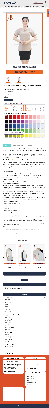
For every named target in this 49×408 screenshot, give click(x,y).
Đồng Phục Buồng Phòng (9, 319)
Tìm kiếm (24, 280)
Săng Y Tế (7, 341)
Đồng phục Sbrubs (8, 342)
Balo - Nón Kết (8, 351)
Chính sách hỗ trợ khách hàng (32, 364)
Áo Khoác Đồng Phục (9, 349)
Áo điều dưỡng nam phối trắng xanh (26, 265)
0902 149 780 (10, 287)
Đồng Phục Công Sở (9, 302)
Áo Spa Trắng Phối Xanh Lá (10, 265)
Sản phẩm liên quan (24, 240)
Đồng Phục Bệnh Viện (9, 332)
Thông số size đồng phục (12, 103)
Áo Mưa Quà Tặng (9, 353)
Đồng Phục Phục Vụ (8, 322)
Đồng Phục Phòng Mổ (9, 337)
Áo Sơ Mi (6, 304)
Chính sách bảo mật (30, 361)
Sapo (39, 405)
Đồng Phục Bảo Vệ (9, 346)
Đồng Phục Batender (9, 324)
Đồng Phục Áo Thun (9, 297)
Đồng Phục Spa (8, 326)
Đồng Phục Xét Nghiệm (9, 336)
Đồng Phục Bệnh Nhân (9, 339)
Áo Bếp (6, 315)
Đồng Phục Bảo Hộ (9, 312)
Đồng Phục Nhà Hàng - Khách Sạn (12, 314)
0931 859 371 (14, 288)
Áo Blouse (7, 334)
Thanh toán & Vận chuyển (31, 368)
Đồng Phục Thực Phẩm (10, 344)
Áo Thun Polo (7, 299)
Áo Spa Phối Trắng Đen (39, 265)
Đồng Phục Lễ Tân (8, 317)
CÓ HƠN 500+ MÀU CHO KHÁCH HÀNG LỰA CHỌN (16, 113)
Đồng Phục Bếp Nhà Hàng (31, 382)
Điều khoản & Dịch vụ (30, 366)
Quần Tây (7, 306)
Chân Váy (7, 307)
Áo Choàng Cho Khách (9, 330)
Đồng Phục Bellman (8, 320)
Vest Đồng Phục (8, 309)
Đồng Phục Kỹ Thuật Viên (9, 327)
